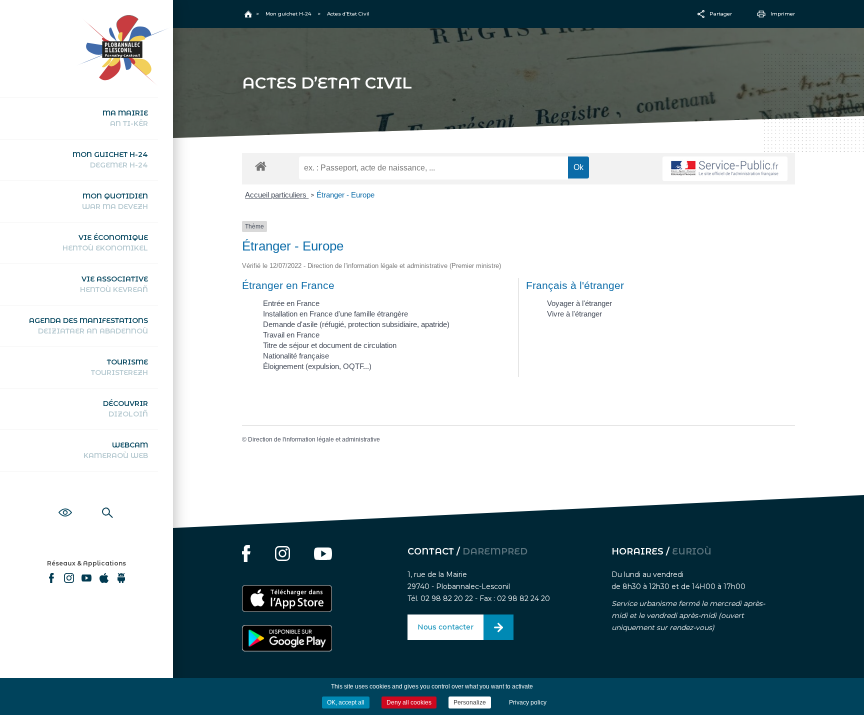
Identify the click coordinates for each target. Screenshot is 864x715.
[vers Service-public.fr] (725, 168)
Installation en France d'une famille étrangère (335, 314)
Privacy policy (527, 702)
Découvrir (125, 408)
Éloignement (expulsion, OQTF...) (317, 366)
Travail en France (291, 334)
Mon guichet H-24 (110, 160)
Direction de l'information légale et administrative (314, 439)
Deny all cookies (409, 702)
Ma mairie (125, 118)
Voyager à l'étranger (579, 303)
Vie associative (114, 284)
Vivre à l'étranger (574, 314)
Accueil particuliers (276, 194)
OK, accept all (345, 702)
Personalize (470, 702)
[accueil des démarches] (261, 165)
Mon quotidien (115, 201)
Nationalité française (296, 356)
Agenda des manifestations (88, 326)
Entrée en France (291, 303)
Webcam (116, 450)
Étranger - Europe (345, 194)
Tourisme (119, 367)
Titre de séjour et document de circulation (329, 345)
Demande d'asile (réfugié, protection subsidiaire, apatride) (356, 324)
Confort (65, 501)
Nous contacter (446, 627)
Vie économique (105, 242)
